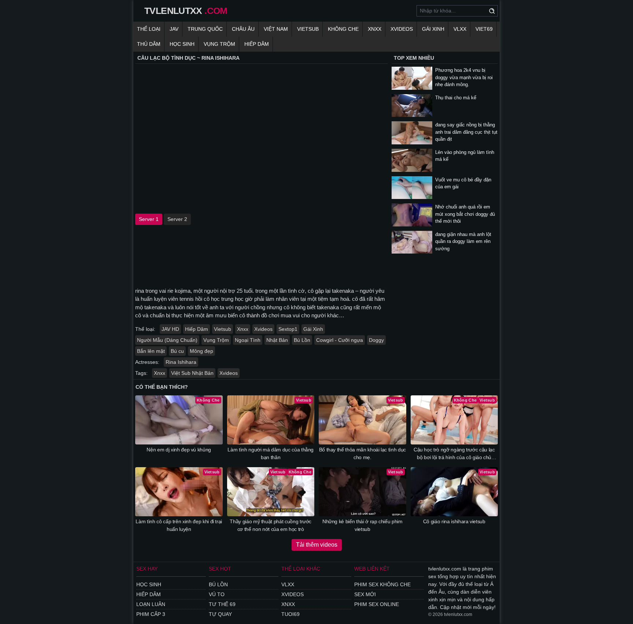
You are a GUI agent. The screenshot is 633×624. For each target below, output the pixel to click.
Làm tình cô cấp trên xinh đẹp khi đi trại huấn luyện (179, 525)
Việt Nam (276, 29)
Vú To (217, 594)
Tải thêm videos (316, 545)
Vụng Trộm (219, 44)
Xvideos (401, 29)
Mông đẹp (201, 351)
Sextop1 (287, 329)
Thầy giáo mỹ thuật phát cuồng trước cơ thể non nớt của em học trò (270, 525)
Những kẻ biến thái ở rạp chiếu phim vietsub (362, 525)
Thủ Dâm (148, 44)
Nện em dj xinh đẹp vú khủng (179, 450)
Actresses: (147, 362)
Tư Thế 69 (222, 604)
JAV (174, 29)
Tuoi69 (290, 614)
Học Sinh (182, 44)
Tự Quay (220, 614)
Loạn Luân (150, 604)
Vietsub (308, 29)
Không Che (343, 29)
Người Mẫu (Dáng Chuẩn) (167, 340)
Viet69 (484, 29)
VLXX (460, 29)
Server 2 (177, 219)
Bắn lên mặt (151, 351)
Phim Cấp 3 (150, 614)
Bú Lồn (302, 340)
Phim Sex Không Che (382, 584)
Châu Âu (243, 29)
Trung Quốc (205, 29)
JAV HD (170, 329)
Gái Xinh (433, 29)
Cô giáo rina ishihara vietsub (454, 521)
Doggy (376, 340)
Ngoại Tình (247, 340)
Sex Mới (365, 594)
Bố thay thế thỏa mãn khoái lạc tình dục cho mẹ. (362, 453)
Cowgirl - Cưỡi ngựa (339, 340)
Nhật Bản (277, 340)
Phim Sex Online (376, 604)
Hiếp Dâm (256, 44)
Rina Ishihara (181, 362)
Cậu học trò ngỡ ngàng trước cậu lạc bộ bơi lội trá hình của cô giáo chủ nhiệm (454, 454)
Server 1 (149, 219)
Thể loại (148, 29)
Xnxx (374, 29)
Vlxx (287, 584)
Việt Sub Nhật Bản (192, 373)
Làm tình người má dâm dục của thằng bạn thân (270, 453)
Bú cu (177, 351)
